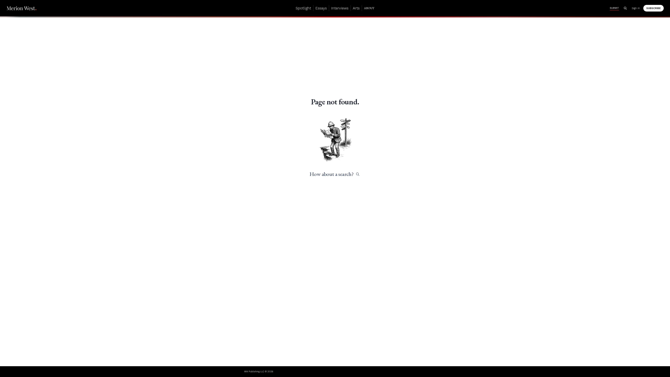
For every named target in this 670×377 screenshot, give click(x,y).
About (369, 8)
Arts (356, 8)
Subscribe (653, 8)
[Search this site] (625, 8)
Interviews (339, 8)
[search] (357, 174)
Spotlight (303, 8)
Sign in (636, 8)
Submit (614, 7)
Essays (321, 8)
